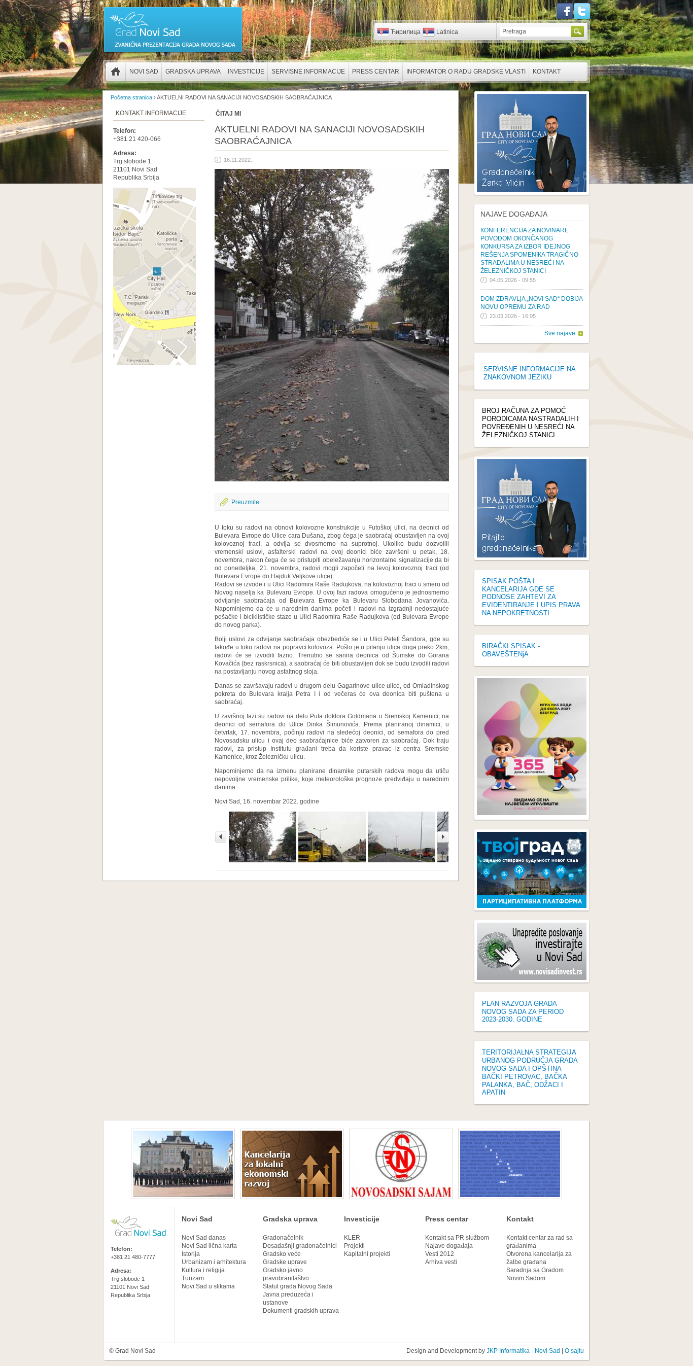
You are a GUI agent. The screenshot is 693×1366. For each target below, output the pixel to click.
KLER (352, 1237)
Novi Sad (143, 71)
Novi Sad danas (204, 1237)
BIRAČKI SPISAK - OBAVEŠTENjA (511, 650)
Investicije (246, 71)
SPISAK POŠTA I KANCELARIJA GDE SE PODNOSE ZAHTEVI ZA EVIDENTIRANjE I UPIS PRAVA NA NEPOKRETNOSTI (531, 597)
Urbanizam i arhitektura (214, 1262)
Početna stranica (116, 71)
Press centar (375, 71)
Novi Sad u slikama (208, 1286)
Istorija (191, 1253)
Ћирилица (406, 32)
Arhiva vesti (441, 1262)
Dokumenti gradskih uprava (301, 1310)
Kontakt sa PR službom (457, 1237)
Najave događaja (513, 214)
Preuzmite (245, 502)
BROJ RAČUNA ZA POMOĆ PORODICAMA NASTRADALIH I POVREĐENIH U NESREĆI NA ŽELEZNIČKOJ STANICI (530, 423)
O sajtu (574, 1350)
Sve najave (559, 333)
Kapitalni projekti (367, 1253)
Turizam (193, 1278)
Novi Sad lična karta (209, 1245)
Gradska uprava (193, 71)
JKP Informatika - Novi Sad (523, 1350)
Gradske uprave (285, 1262)
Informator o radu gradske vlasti (466, 71)
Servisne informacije (308, 71)
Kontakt (547, 71)
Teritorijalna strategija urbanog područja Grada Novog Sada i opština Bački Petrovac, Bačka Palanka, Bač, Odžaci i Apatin (529, 1072)
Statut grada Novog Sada (297, 1286)
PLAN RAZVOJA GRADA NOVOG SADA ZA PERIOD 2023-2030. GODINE (523, 1012)
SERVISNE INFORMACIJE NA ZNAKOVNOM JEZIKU (529, 373)
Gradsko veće (282, 1253)
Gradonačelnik (283, 1237)
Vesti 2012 (439, 1253)
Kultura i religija (203, 1270)
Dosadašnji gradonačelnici (300, 1245)
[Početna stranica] (173, 51)
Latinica (447, 32)
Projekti (354, 1245)
